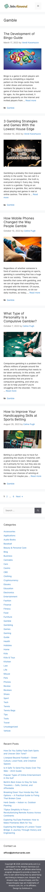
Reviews (8, 690)
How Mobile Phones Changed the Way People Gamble (19, 222)
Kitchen (7, 661)
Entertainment (10, 596)
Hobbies (8, 645)
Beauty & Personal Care (15, 548)
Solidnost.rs (27, 888)
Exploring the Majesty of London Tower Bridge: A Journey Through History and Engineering (22, 830)
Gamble (10, 108)
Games (7, 629)
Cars (6, 564)
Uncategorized (11, 727)
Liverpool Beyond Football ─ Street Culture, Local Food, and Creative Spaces (20, 760)
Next (19, 496)
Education (8, 588)
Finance (7, 605)
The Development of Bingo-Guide (19, 36)
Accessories (9, 531)
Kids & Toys (9, 657)
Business (8, 556)
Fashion (7, 600)
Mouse (7, 674)
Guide (6, 637)
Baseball (8, 544)
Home (6, 649)
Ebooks (7, 584)
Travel (6, 722)
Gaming (7, 633)
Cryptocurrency (11, 580)
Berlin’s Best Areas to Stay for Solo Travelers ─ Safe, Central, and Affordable (20, 785)
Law (6, 666)
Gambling (8, 625)
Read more (31, 100)
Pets (6, 678)
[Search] (38, 510)
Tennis (7, 706)
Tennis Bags (9, 710)
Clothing (8, 576)
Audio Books (10, 539)
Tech (6, 702)
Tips (6, 714)
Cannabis (8, 560)
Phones (7, 682)
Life (5, 670)
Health (7, 641)
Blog (6, 552)
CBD (6, 572)
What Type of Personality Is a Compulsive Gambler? (20, 317)
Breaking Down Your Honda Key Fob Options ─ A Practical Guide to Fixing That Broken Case (21, 795)
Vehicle (7, 731)
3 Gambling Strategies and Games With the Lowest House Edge (20, 125)
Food (6, 613)
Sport (6, 698)
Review (7, 686)
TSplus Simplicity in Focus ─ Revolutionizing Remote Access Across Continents (22, 812)
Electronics (9, 592)
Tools (6, 718)
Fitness (7, 609)
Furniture (8, 617)
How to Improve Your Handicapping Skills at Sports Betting (20, 415)
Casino (7, 568)
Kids (6, 653)
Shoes (7, 694)
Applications (9, 535)
